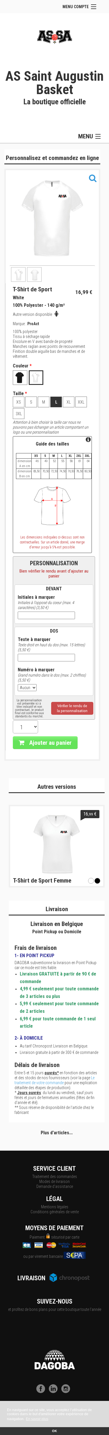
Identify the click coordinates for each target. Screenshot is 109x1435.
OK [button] (54, 1431)
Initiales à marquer (36, 597)
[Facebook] (42, 1391)
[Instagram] (67, 1391)
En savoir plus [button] (37, 1419)
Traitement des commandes (54, 1176)
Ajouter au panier (50, 742)
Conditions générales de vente (55, 1211)
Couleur (22, 366)
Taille (20, 393)
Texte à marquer (34, 639)
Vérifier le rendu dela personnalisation (72, 708)
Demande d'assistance (54, 1186)
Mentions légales (54, 1207)
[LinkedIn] (54, 1391)
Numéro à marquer (36, 670)
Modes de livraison (54, 1181)
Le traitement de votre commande (54, 1080)
